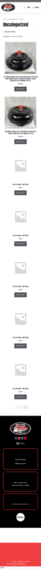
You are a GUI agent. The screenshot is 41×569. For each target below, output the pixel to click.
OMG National (30, 564)
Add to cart (20, 89)
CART (28, 7)
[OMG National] (20, 559)
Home (5, 19)
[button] (24, 7)
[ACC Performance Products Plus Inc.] (8, 7)
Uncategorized (13, 19)
